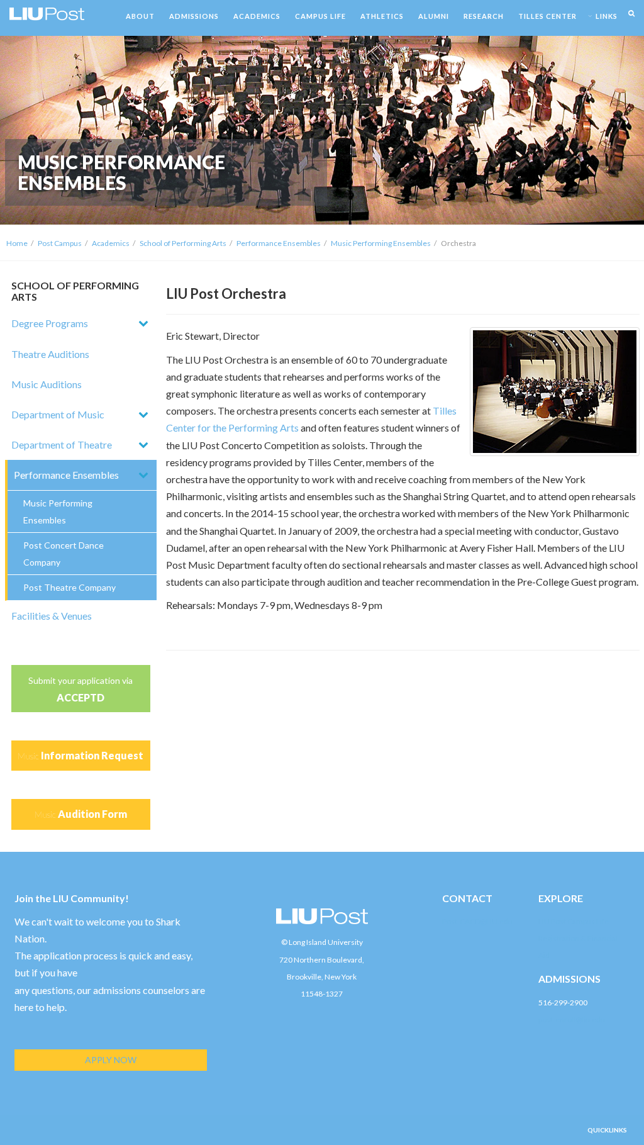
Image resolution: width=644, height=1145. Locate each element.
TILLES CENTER (547, 16)
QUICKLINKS (607, 1130)
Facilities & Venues (51, 616)
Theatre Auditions (50, 354)
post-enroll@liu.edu (571, 1019)
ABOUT (140, 16)
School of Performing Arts (183, 243)
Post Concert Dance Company (63, 553)
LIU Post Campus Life (573, 921)
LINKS (607, 16)
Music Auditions (46, 384)
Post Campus (60, 243)
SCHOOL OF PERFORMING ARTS (75, 291)
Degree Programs (49, 323)
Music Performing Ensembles (381, 243)
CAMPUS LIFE (320, 16)
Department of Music (57, 414)
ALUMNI (433, 16)
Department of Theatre (61, 444)
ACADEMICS (256, 16)
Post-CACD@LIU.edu (477, 921)
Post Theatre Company (69, 587)
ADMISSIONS (194, 16)
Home (17, 243)
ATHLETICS (382, 16)
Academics (111, 243)
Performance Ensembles (278, 243)
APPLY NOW (110, 1059)
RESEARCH (484, 16)
